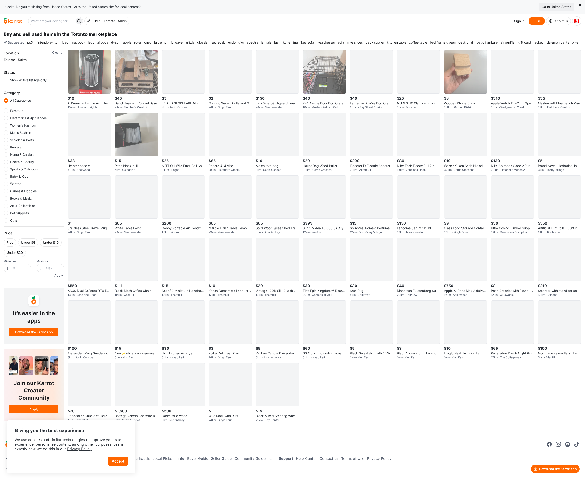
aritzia (189, 42)
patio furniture (487, 42)
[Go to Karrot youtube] (567, 444)
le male (266, 42)
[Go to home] (13, 21)
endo (232, 42)
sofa (341, 42)
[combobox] (52, 21)
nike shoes (355, 42)
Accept (118, 461)
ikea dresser (326, 42)
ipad (65, 42)
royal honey (143, 42)
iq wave (177, 42)
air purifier (508, 42)
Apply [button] (58, 275)
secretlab (218, 42)
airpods (102, 42)
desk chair (466, 42)
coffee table (418, 42)
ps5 (30, 42)
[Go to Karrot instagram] (558, 444)
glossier (203, 42)
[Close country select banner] (580, 5)
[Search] (79, 21)
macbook (78, 42)
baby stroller (374, 42)
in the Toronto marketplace (87, 34)
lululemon (161, 42)
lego (91, 42)
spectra (252, 42)
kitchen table (396, 42)
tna (295, 42)
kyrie (286, 42)
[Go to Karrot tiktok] (577, 444)
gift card (524, 42)
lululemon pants (557, 42)
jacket (538, 42)
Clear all (58, 52)
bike (575, 42)
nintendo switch (47, 42)
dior (241, 42)
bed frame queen (443, 42)
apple (127, 42)
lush (277, 42)
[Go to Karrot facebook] (549, 444)
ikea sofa (307, 42)
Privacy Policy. (79, 449)
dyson (115, 42)
